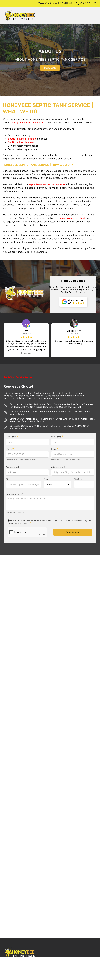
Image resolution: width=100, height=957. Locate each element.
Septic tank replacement (21, 142)
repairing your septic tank (71, 218)
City (8, 479)
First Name (12, 437)
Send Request (72, 532)
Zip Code (78, 479)
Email (54, 449)
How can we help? (14, 494)
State (46, 479)
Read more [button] (23, 353)
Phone (10, 449)
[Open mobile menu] (95, 15)
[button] (73, 302)
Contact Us (50, 68)
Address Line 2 (58, 467)
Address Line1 (12, 467)
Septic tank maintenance (22, 138)
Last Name (57, 437)
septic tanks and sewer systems (47, 184)
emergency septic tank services (29, 122)
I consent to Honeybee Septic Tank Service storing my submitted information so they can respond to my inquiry (50, 522)
